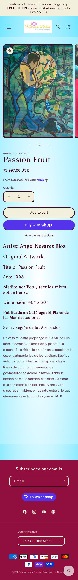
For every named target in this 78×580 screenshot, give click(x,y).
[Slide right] (48, 145)
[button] (8, 27)
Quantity (9, 187)
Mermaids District (31, 572)
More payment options (39, 235)
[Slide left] (29, 145)
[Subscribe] (63, 481)
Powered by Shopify (54, 572)
